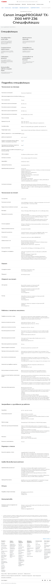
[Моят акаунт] (49, 2)
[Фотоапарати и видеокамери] (20, 4)
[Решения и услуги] (43, 4)
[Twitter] (47, 580)
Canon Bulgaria (4, 580)
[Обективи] (26, 4)
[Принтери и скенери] (35, 4)
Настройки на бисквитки (6, 577)
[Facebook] (42, 580)
